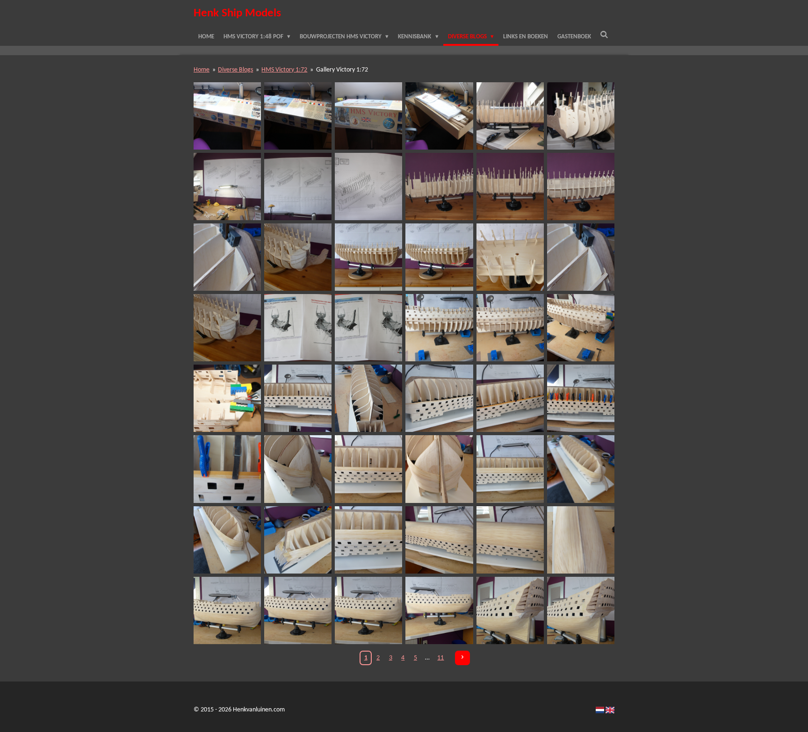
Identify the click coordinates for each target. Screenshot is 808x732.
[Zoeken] (604, 35)
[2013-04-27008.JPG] (227, 469)
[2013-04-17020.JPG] (510, 328)
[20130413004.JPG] (298, 257)
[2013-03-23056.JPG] (227, 186)
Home (201, 69)
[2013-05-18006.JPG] (368, 610)
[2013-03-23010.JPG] (298, 115)
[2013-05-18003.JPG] (580, 539)
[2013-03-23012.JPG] (439, 115)
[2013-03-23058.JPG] (368, 186)
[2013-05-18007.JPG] (439, 610)
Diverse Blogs (235, 69)
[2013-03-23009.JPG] (227, 115)
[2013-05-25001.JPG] (580, 610)
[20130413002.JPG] (227, 257)
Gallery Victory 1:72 (342, 69)
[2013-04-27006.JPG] (510, 398)
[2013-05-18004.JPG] (227, 610)
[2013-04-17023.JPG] (227, 398)
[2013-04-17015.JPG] (368, 328)
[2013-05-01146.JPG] (580, 469)
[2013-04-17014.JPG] (298, 328)
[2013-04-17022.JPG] (580, 328)
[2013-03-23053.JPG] (580, 115)
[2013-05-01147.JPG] (227, 539)
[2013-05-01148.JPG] (298, 539)
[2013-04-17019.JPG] (439, 328)
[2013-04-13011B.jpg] (439, 257)
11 (440, 657)
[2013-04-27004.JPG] (368, 398)
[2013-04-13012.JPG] (510, 257)
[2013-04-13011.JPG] (368, 257)
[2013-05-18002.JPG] (510, 539)
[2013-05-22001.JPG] (510, 610)
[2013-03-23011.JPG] (368, 115)
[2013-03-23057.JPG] (298, 186)
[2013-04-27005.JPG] (439, 398)
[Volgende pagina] (462, 658)
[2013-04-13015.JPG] (227, 328)
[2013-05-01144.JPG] (439, 469)
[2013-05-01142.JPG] (298, 469)
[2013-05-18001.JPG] (439, 539)
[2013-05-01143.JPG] (368, 469)
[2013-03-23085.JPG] (510, 186)
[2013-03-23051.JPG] (510, 115)
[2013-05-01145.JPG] (510, 469)
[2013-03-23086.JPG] (580, 186)
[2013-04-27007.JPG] (580, 398)
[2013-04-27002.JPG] (298, 398)
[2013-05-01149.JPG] (368, 539)
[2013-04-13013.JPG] (580, 257)
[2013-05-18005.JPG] (298, 610)
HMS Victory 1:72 (284, 69)
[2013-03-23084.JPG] (439, 186)
